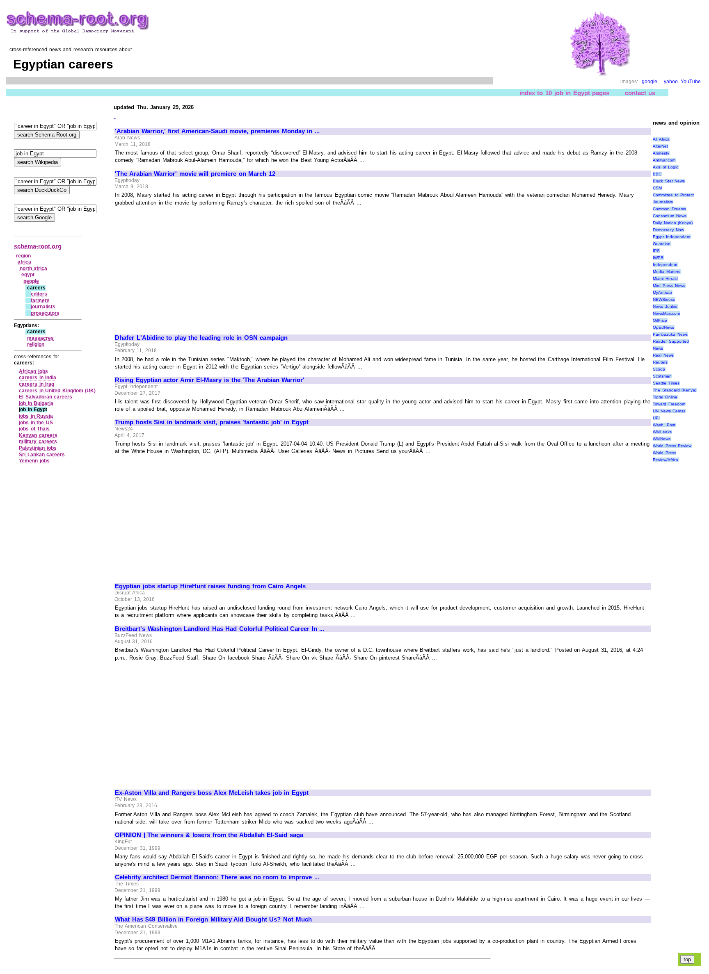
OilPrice (660, 320)
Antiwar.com (664, 160)
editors (39, 294)
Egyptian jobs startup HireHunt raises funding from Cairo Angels (210, 586)
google (649, 81)
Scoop (659, 369)
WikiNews (661, 439)
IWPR (658, 257)
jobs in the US (36, 423)
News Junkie (665, 306)
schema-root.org (38, 246)
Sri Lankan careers (42, 454)
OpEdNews (663, 327)
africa (24, 262)
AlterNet (660, 146)
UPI (656, 418)
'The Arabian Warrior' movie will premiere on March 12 (195, 174)
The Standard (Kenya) (674, 390)
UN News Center (669, 411)
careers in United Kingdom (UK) (57, 391)
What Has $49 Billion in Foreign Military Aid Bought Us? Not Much (213, 919)
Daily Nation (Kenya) (673, 223)
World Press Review (672, 446)
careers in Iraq (36, 384)
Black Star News (669, 181)
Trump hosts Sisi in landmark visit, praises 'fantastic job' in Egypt (212, 422)
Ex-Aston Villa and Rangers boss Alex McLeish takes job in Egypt (212, 793)
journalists (43, 306)
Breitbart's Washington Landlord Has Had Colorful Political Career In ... (219, 629)
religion (35, 344)
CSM (657, 188)
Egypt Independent (672, 236)
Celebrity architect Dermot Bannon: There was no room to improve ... (217, 877)
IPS (656, 250)
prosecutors (45, 313)
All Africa (661, 139)
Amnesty (661, 153)
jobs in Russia (36, 416)
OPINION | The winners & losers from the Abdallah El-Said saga (209, 835)
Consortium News (669, 216)
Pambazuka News (670, 334)
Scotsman (662, 376)
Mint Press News (669, 285)
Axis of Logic (665, 167)
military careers (38, 441)
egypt (27, 275)
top (687, 959)
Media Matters (666, 271)
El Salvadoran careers (45, 397)
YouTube (691, 81)
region (23, 256)
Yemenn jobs (34, 461)
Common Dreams (669, 209)
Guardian (661, 243)
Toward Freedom (669, 404)
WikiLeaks (662, 432)
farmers (40, 300)
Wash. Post (664, 425)
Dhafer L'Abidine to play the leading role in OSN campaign (201, 338)
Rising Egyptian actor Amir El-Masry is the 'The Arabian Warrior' (209, 380)
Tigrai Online (665, 397)
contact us (640, 92)
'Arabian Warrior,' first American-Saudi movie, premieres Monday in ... (217, 131)
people (31, 281)
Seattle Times (666, 383)
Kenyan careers (38, 435)
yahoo (671, 81)
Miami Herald (665, 278)
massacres (40, 338)
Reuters (660, 362)
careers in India (37, 377)
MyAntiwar (662, 292)
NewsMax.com (666, 313)
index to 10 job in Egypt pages (564, 92)
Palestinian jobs (38, 448)
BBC (657, 174)
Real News (663, 355)
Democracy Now (668, 230)
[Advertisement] (184, 266)
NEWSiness (664, 299)
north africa (34, 268)
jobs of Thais (34, 429)
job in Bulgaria (36, 403)
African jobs (33, 371)
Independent (665, 264)
